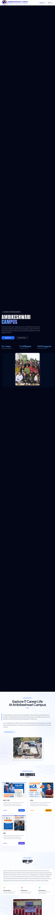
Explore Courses (22, 337)
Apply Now (42, 2)
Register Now (8, 337)
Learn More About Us (8, 732)
